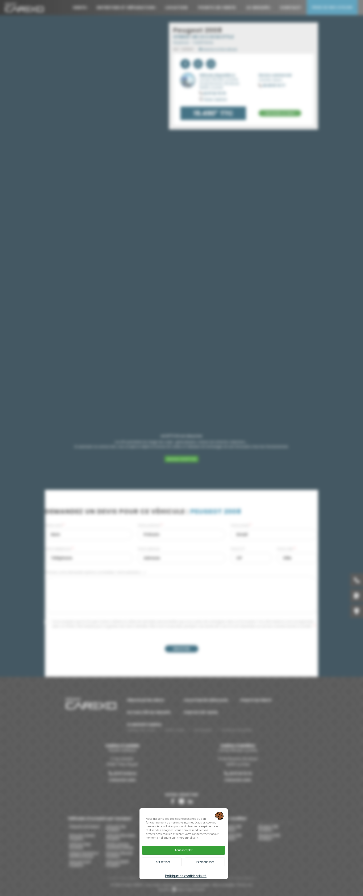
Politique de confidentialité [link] (185, 876)
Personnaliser (205, 862)
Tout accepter (183, 850)
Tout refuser (162, 862)
